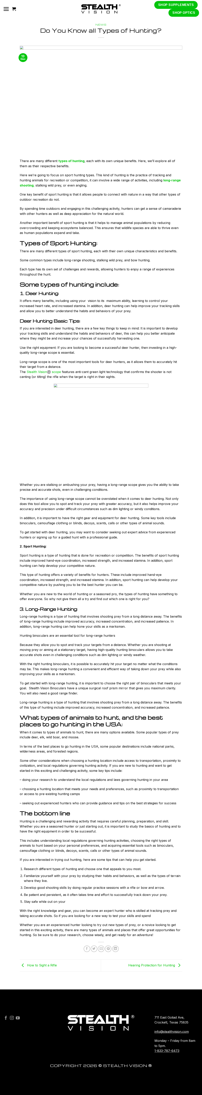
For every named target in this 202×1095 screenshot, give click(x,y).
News (100, 24)
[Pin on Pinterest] (108, 949)
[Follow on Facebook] (6, 1018)
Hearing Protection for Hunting (152, 965)
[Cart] (14, 9)
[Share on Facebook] (87, 949)
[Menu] (6, 9)
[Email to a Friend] (101, 949)
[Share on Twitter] (94, 949)
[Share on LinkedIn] (115, 949)
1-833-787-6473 (166, 1051)
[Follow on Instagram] (12, 1018)
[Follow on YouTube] (18, 1018)
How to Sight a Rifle (41, 965)
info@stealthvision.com (171, 1032)
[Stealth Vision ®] (101, 9)
